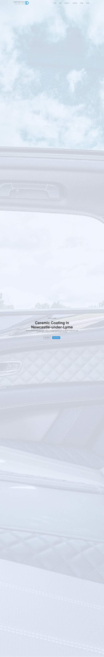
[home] (21, 3)
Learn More (47, 337)
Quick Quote (56, 337)
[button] (67, 3)
